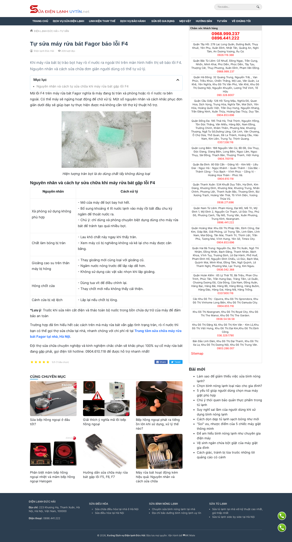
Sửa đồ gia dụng (163, 21)
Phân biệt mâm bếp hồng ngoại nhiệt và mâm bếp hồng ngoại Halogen (52, 476)
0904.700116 (225, 158)
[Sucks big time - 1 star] (32, 362)
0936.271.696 (225, 202)
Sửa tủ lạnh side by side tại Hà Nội (233, 516)
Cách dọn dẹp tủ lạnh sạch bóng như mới (228, 419)
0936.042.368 (225, 269)
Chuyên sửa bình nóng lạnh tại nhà (173, 509)
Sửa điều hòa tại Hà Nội (109, 512)
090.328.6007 (225, 95)
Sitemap (197, 353)
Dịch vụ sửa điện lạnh (68, 21)
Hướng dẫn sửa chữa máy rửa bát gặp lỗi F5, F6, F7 (105, 474)
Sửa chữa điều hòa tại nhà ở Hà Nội (116, 509)
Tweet (177, 362)
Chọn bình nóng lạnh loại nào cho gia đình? (229, 386)
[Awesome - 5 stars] (48, 362)
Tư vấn (222, 21)
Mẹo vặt (185, 21)
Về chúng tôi (241, 21)
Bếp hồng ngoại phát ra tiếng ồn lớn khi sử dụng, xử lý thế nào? (158, 424)
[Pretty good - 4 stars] (44, 362)
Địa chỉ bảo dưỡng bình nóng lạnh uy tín (176, 512)
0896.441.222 (225, 38)
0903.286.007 (225, 348)
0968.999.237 (226, 33)
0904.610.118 (226, 178)
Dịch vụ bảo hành (133, 21)
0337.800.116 (225, 293)
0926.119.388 (225, 55)
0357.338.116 (225, 142)
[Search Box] (258, 7)
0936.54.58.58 (225, 318)
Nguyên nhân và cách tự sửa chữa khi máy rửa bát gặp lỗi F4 (83, 86)
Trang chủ (40, 21)
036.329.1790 (225, 335)
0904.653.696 (225, 115)
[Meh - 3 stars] (40, 362)
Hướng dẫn (204, 21)
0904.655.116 (225, 306)
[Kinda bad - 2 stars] (36, 362)
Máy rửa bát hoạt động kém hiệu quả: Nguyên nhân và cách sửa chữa (157, 476)
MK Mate (190, 535)
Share (163, 362)
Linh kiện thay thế (102, 21)
